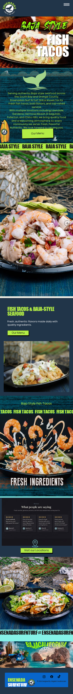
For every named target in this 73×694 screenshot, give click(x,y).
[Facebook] (52, 677)
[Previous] (6, 223)
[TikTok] (59, 677)
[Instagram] (44, 677)
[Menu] (66, 4)
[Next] (67, 223)
